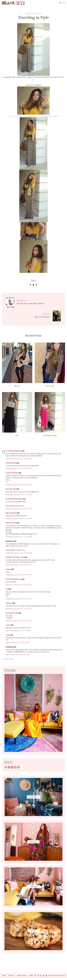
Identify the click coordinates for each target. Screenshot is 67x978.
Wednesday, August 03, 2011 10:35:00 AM (19, 459)
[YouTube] (18, 767)
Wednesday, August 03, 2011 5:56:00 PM (18, 621)
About (31, 975)
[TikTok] (15, 767)
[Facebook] (5, 767)
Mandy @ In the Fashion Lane (15, 557)
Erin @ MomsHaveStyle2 (13, 451)
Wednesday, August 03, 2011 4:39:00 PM (18, 609)
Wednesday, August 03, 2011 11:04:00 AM (19, 485)
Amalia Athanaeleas (12, 473)
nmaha (8, 635)
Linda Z (8, 625)
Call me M (9, 603)
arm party (28, 13)
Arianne (8, 569)
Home (3, 975)
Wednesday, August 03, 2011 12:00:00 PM (19, 509)
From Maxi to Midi (49, 435)
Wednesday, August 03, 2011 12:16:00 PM (19, 537)
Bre (7, 589)
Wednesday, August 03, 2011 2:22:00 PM (18, 565)
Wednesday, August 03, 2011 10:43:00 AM (19, 468)
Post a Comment (9, 659)
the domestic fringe (12, 613)
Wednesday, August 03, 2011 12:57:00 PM (19, 553)
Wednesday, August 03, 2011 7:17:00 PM (18, 631)
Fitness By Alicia (11, 463)
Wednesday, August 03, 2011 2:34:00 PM (18, 575)
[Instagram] (9, 767)
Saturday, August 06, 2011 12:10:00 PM (18, 655)
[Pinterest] (12, 767)
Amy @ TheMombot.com (13, 579)
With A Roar (49, 386)
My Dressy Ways (11, 489)
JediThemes (62, 975)
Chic (17, 435)
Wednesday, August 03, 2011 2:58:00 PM (18, 585)
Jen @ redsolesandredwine (14, 499)
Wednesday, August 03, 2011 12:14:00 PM (19, 518)
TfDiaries (54, 975)
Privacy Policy (21, 975)
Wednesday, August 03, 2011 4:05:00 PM (19, 599)
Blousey (17, 386)
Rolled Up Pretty (11, 523)
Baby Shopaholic (11, 513)
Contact (11, 975)
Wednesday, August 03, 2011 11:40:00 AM (19, 495)
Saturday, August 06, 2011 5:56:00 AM (17, 643)
